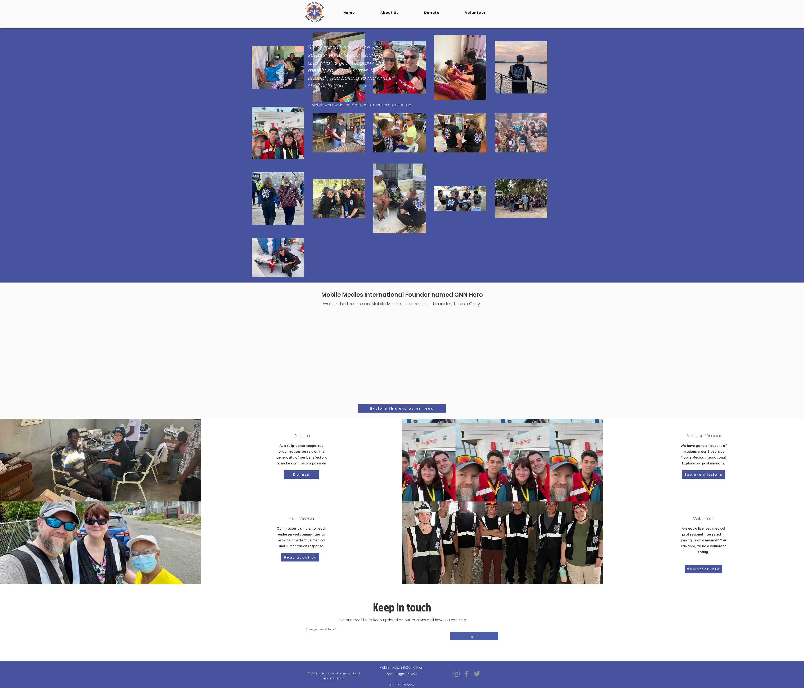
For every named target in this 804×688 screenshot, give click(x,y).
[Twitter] (477, 674)
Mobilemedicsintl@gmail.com (402, 667)
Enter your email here (320, 629)
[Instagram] (456, 674)
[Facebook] (467, 674)
